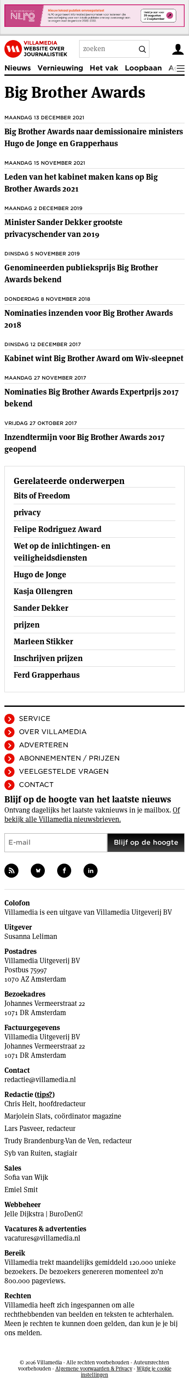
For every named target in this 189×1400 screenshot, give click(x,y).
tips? (44, 1094)
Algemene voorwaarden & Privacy (93, 1368)
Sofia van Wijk (26, 1177)
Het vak (104, 68)
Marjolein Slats (27, 1116)
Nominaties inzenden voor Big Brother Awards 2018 (88, 319)
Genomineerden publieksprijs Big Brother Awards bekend (81, 273)
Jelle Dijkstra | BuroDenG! (43, 1214)
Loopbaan (143, 68)
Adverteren (43, 745)
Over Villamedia (53, 732)
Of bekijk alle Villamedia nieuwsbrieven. (92, 814)
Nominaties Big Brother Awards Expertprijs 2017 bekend (91, 398)
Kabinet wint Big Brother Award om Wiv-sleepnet (93, 358)
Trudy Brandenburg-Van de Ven (51, 1140)
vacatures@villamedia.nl (42, 1238)
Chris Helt (19, 1103)
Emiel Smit (21, 1189)
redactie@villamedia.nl (40, 1079)
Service (35, 719)
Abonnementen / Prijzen (69, 758)
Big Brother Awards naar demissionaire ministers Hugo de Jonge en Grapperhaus (93, 137)
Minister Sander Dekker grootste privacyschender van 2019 (63, 228)
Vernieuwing (60, 68)
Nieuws (17, 68)
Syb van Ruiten (27, 1153)
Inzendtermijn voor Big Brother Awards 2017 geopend (84, 443)
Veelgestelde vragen (64, 772)
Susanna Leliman (30, 936)
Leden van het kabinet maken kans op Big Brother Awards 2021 (81, 183)
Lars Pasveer (23, 1128)
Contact (36, 785)
